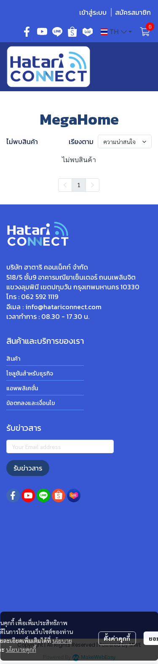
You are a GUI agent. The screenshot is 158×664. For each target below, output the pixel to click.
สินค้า (13, 358)
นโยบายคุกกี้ (21, 649)
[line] (57, 31)
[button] (116, 31)
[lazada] (87, 31)
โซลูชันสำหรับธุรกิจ (29, 373)
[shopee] (72, 31)
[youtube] (42, 31)
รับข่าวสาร (27, 468)
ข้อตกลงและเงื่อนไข (30, 403)
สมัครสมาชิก (133, 12)
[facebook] (27, 31)
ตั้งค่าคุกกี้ (117, 638)
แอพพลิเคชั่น (22, 388)
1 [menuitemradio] (78, 184)
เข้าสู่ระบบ (93, 12)
